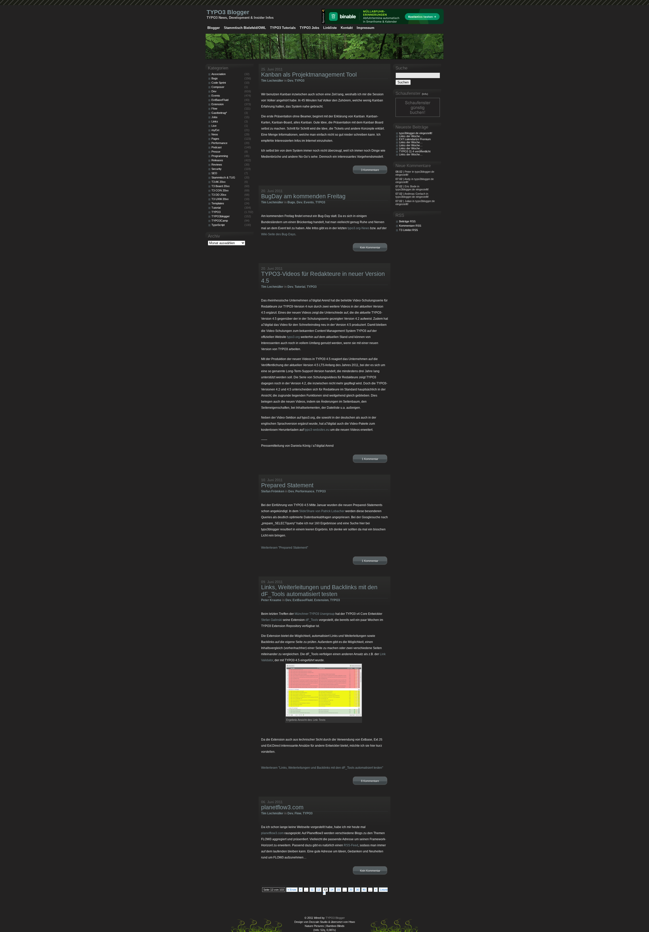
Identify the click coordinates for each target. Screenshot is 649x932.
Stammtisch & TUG (223, 177)
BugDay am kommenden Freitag (303, 196)
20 (350, 889)
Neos (214, 134)
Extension (321, 600)
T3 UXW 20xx (220, 199)
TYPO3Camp (219, 220)
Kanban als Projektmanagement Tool (309, 74)
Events (309, 202)
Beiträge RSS (407, 221)
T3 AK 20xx (218, 181)
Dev (290, 80)
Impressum (365, 28)
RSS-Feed (351, 845)
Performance (304, 491)
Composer (217, 86)
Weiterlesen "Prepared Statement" (284, 547)
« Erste (291, 889)
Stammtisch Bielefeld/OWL (245, 28)
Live (214, 125)
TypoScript (218, 224)
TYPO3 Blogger (228, 12)
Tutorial (300, 287)
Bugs (291, 202)
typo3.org (293, 337)
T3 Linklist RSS (408, 229)
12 (318, 889)
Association (218, 74)
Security (216, 168)
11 (312, 889)
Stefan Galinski (271, 620)
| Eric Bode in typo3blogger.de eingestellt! (412, 188)
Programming (219, 155)
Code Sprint (218, 82)
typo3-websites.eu (317, 430)
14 (331, 889)
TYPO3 (299, 80)
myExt (215, 130)
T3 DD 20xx (218, 194)
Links (214, 121)
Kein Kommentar (370, 247)
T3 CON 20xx (220, 190)
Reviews (216, 164)
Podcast (216, 147)
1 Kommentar (370, 458)
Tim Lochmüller (272, 80)
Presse (215, 151)
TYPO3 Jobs (309, 28)
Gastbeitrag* (219, 112)
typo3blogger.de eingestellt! (415, 133)
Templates (217, 203)
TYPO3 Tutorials (283, 28)
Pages (215, 138)
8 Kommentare (370, 780)
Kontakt (347, 28)
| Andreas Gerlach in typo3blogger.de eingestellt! (412, 195)
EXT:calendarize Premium (415, 139)
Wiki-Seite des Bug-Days (278, 234)
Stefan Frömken (272, 491)
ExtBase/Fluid (303, 600)
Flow (298, 813)
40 (364, 889)
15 (338, 889)
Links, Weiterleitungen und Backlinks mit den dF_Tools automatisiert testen (319, 590)
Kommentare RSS (410, 225)
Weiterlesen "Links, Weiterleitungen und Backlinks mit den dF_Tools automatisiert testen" (322, 767)
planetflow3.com (282, 807)
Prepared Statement (287, 485)
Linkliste (330, 28)
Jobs (214, 117)
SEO (214, 173)
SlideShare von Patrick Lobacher (322, 511)
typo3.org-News (358, 228)
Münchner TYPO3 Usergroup (315, 614)
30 (357, 889)
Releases (217, 160)
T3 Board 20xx (220, 186)
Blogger (213, 28)
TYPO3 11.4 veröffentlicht (414, 151)
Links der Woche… (411, 136)
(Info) (425, 94)
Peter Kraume (271, 600)
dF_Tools (311, 620)
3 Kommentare (370, 169)
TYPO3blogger (220, 216)
